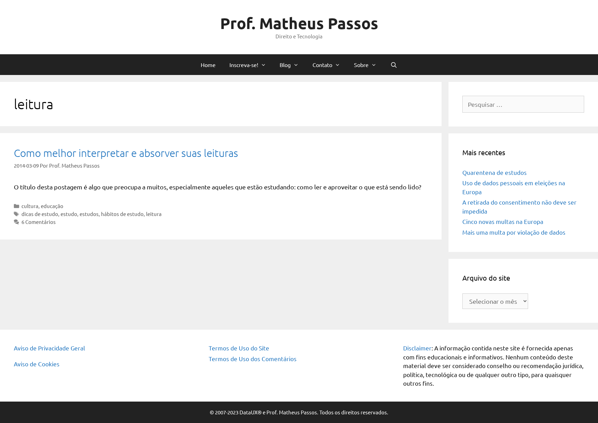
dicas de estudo (39, 213)
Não (181, 152)
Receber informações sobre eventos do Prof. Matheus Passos (222, 144)
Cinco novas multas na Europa (502, 221)
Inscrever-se (291, 179)
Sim (161, 152)
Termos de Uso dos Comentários (253, 358)
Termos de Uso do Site (239, 347)
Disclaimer (417, 347)
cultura (29, 206)
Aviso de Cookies (37, 363)
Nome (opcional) (171, 88)
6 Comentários (38, 221)
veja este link (329, 48)
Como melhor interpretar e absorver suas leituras (126, 153)
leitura (154, 213)
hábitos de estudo (122, 213)
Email (158, 116)
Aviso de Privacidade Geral (49, 347)
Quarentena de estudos (494, 172)
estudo (69, 213)
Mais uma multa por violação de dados (513, 232)
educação (52, 206)
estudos (89, 213)
